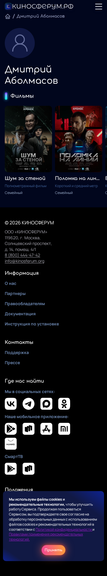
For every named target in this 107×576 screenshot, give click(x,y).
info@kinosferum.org (24, 261)
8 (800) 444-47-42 (22, 255)
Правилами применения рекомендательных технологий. (46, 537)
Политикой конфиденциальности (64, 529)
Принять (53, 550)
